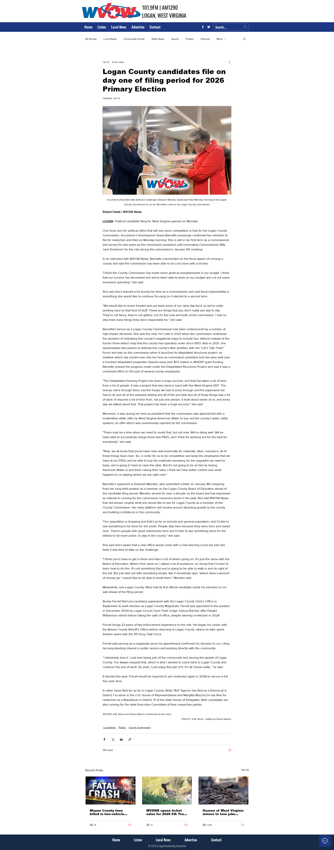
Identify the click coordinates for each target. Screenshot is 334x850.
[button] (244, 38)
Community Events (134, 38)
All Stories (91, 38)
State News (158, 38)
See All (245, 769)
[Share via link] (130, 739)
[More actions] (229, 62)
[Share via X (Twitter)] (112, 739)
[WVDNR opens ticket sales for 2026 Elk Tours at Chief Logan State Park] (167, 790)
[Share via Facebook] (104, 739)
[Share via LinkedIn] (121, 739)
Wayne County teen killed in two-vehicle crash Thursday (107, 812)
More (219, 38)
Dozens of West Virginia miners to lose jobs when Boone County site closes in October (223, 812)
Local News (110, 38)
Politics (190, 38)
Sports (175, 38)
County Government (139, 727)
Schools (205, 38)
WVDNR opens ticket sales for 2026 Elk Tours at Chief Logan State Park (166, 812)
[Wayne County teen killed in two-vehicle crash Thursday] (111, 790)
